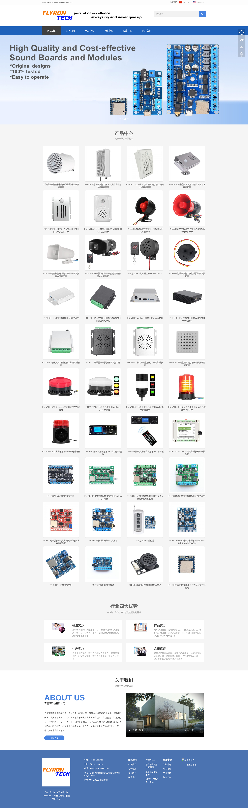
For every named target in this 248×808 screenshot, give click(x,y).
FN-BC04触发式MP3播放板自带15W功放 (186, 496)
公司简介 (70, 30)
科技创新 (167, 769)
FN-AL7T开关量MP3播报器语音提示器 (103, 362)
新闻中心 (167, 760)
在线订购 (127, 30)
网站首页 (51, 30)
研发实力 (78, 625)
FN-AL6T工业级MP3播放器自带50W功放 (61, 318)
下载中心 (108, 30)
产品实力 (160, 625)
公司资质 (132, 769)
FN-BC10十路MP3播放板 (61, 585)
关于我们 (132, 773)
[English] (198, 2)
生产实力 (78, 648)
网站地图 (104, 780)
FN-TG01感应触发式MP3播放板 (103, 540)
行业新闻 (167, 764)
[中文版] (184, 2)
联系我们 (146, 30)
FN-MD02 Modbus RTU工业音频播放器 (145, 318)
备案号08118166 (91, 780)
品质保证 (160, 648)
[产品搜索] (202, 14)
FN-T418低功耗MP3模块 (103, 585)
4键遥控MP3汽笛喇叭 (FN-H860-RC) (145, 273)
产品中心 (89, 30)
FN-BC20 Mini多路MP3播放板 (61, 496)
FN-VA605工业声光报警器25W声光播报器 (61, 451)
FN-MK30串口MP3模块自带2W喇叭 (145, 585)
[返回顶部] (241, 55)
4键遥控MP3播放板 (145, 540)
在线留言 (167, 773)
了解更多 (54, 738)
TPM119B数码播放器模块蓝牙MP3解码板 (145, 451)
